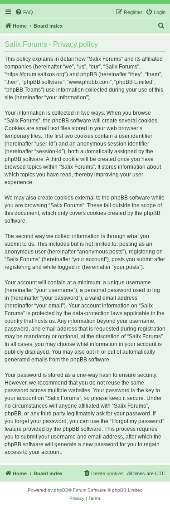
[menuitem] (24, 12)
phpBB (61, 489)
